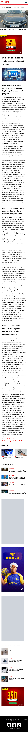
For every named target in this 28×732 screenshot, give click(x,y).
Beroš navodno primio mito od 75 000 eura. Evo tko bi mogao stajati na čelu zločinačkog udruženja (17, 478)
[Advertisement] (12, 521)
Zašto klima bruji (12, 651)
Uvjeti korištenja (14, 720)
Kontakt (20, 718)
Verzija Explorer (19, 441)
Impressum (8, 718)
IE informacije (11, 439)
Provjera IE (11, 441)
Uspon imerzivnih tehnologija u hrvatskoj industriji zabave (15, 661)
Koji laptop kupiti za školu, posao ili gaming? (16, 679)
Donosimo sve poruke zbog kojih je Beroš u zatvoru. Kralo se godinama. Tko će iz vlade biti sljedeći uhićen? (17, 471)
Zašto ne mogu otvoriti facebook (6, 458)
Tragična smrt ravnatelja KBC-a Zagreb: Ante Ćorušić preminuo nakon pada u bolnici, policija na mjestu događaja (17, 493)
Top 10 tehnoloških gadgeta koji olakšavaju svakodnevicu (16, 670)
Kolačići (14, 718)
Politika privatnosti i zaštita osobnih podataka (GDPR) (14, 719)
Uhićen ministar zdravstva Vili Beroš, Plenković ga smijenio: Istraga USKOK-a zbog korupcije (17, 485)
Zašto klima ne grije (19, 457)
